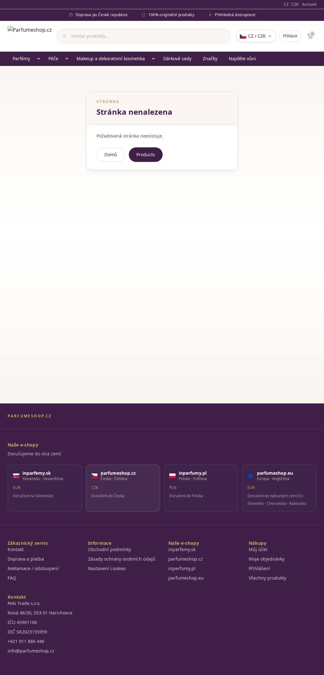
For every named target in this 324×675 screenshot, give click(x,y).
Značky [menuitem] (210, 58)
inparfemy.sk (182, 549)
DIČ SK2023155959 (27, 632)
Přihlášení (259, 568)
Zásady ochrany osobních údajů (121, 559)
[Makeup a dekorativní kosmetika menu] (153, 59)
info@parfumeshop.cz (31, 651)
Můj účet (258, 549)
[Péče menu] (66, 59)
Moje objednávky (266, 559)
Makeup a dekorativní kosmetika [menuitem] (111, 58)
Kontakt (16, 549)
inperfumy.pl (182, 568)
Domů (110, 154)
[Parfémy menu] (38, 59)
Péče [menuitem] (53, 58)
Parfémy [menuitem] (21, 58)
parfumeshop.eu (186, 578)
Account (309, 4)
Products (145, 154)
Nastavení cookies (107, 568)
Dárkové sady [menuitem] (177, 58)
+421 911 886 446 (26, 641)
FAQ (12, 578)
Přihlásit (290, 36)
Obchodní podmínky (109, 549)
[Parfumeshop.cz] (30, 36)
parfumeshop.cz (185, 559)
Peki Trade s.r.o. (24, 603)
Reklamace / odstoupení (33, 568)
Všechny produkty (267, 578)
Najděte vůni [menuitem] (242, 58)
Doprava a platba (26, 559)
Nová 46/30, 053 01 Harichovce (40, 613)
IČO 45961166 (22, 622)
